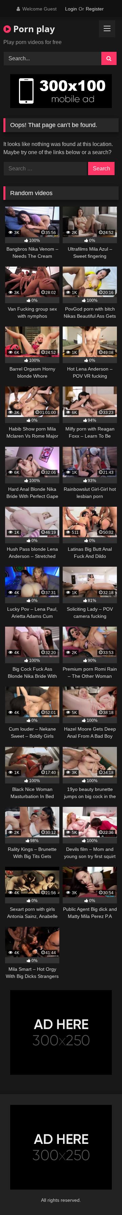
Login (71, 9)
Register (95, 9)
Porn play (33, 29)
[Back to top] (101, 1194)
